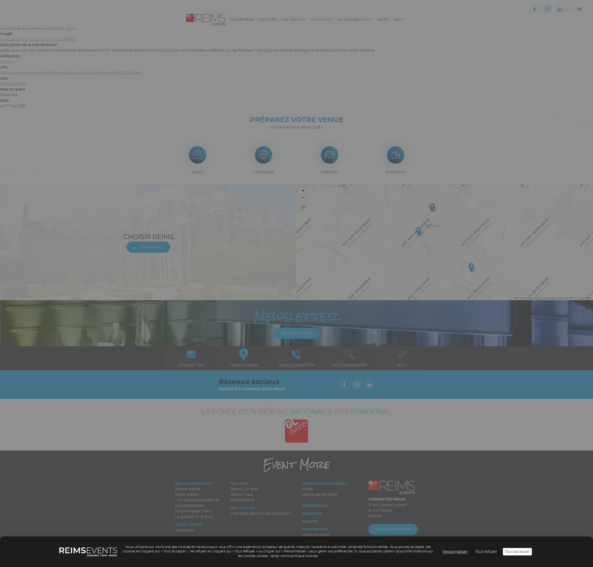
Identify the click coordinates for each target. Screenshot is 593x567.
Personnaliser (454, 552)
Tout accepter (517, 552)
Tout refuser (486, 552)
